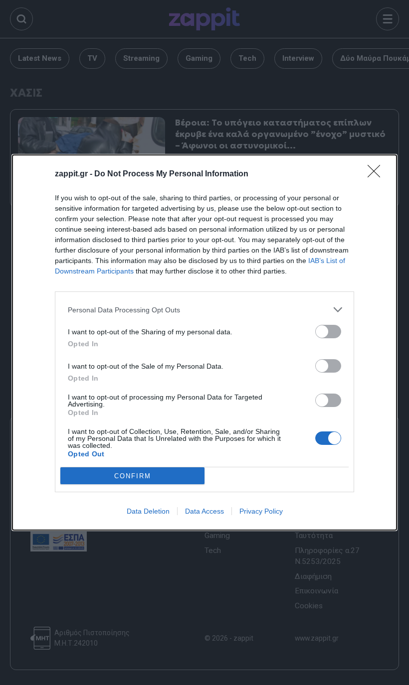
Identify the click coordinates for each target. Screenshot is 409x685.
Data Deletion (148, 511)
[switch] (328, 331)
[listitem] (204, 309)
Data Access (204, 511)
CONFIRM (132, 476)
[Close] (377, 174)
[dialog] (204, 342)
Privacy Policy (261, 511)
